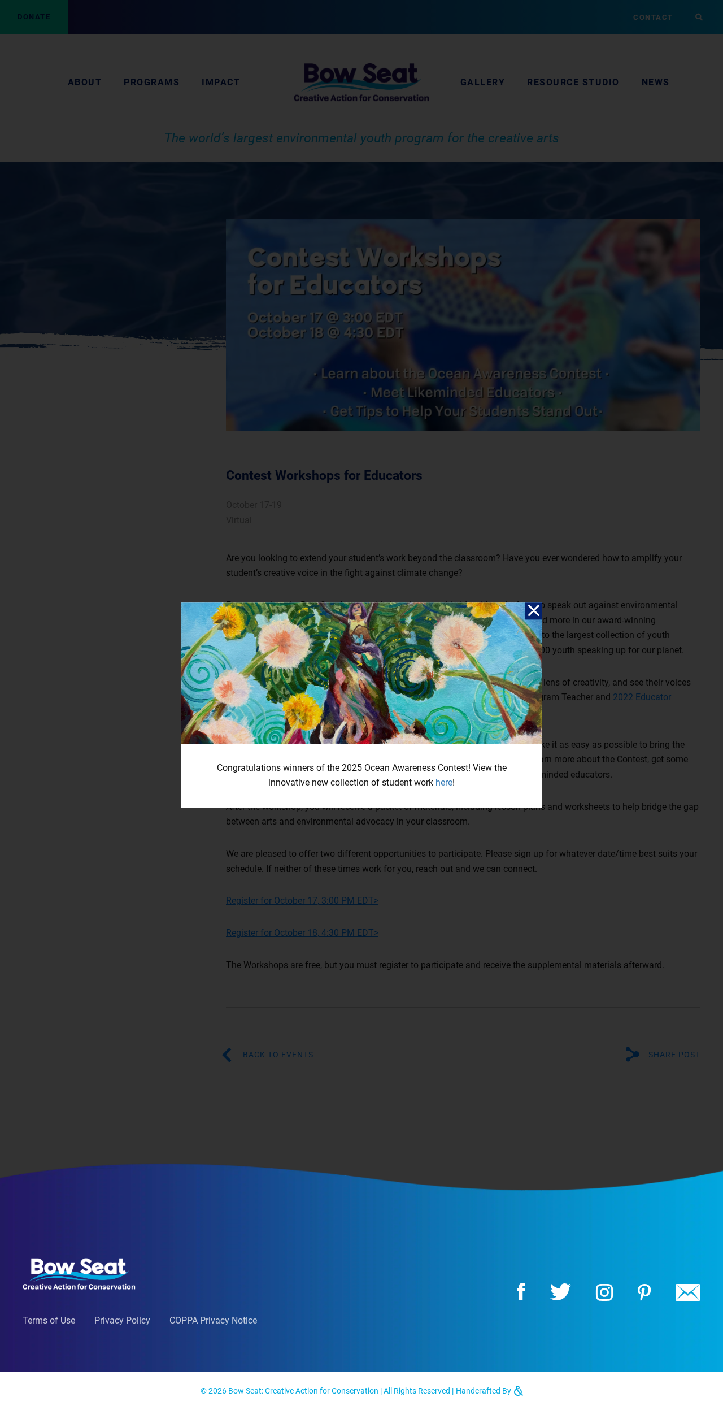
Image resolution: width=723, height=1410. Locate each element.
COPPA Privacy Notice (213, 1320)
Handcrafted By (484, 1390)
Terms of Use (49, 1320)
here (443, 783)
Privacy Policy (122, 1320)
